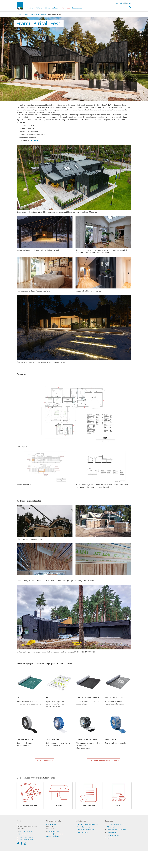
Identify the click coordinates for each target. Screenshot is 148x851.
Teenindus (26, 14)
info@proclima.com (23, 834)
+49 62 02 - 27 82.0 (25, 832)
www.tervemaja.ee (52, 836)
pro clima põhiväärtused (115, 824)
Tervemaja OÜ (51, 824)
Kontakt (128, 3)
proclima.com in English (25, 837)
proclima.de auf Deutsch (25, 839)
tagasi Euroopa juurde (44, 760)
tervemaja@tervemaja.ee (54, 834)
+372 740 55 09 (54, 832)
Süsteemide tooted (52, 8)
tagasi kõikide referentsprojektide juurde (103, 760)
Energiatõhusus (83, 832)
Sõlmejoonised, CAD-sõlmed (116, 830)
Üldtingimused (112, 832)
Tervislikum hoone (84, 827)
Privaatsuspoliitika (113, 835)
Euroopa (43, 14)
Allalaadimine (111, 827)
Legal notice (111, 838)
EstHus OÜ (34, 141)
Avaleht (19, 14)
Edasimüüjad (77, 8)
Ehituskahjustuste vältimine (87, 830)
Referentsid (35, 14)
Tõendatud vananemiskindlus (88, 824)
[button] (130, 8)
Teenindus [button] (66, 8)
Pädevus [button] (39, 8)
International (120, 3)
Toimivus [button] (30, 8)
